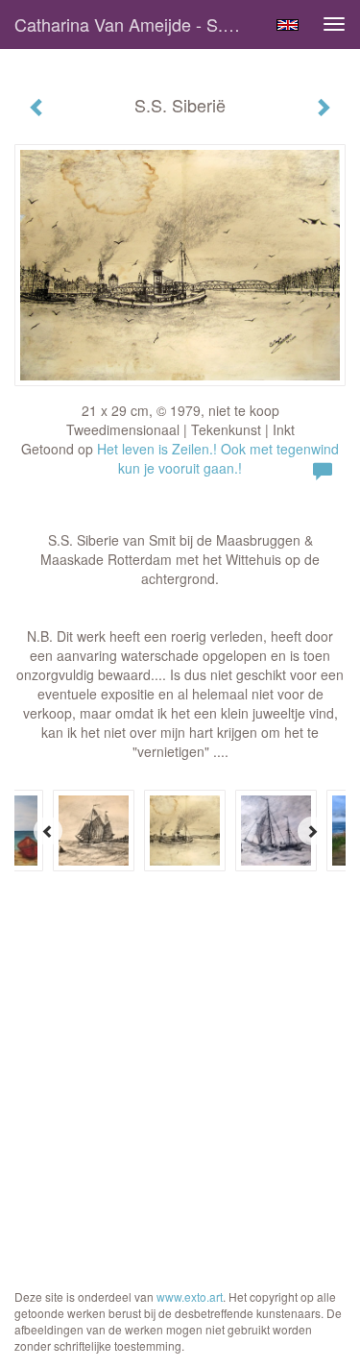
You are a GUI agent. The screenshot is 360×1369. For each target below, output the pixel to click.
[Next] (312, 831)
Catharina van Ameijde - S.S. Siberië (137, 24)
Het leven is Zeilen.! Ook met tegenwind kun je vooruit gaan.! (218, 458)
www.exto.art (189, 1296)
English (287, 25)
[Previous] (48, 831)
